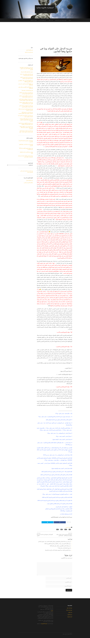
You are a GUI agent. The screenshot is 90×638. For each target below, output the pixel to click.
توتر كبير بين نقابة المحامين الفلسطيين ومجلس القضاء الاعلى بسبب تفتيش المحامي (54, 541)
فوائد (61, 529)
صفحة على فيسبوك (33, 20)
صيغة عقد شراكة (69, 610)
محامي (70, 20)
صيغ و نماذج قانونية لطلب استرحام (27, 71)
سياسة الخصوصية (44, 623)
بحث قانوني (70, 612)
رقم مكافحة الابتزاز (43, 20)
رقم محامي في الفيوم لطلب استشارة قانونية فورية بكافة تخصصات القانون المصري (26, 119)
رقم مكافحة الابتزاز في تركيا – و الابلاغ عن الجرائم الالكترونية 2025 (57, 543)
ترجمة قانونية (70, 614)
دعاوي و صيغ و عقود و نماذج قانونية (61, 20)
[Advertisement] (45, 34)
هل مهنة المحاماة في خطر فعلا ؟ (64, 548)
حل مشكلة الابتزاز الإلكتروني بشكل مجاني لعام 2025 (60, 545)
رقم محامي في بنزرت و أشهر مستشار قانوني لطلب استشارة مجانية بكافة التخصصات (26, 127)
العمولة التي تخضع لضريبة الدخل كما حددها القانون (45, 534)
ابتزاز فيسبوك (69, 616)
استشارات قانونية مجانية (45, 8)
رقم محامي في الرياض (29, 52)
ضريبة (65, 529)
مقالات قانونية (68, 527)
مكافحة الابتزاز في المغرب (28, 182)
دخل (69, 529)
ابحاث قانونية (51, 20)
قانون (57, 529)
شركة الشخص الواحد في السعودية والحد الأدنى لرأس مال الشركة (58, 550)
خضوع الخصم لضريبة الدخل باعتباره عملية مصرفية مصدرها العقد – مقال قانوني (64, 534)
